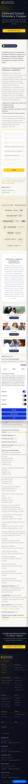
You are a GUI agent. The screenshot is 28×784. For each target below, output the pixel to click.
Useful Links (3, 714)
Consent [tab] (5, 368)
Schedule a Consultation (14, 646)
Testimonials (17, 702)
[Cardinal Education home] (7, 2)
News (2, 721)
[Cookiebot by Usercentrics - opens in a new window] (20, 365)
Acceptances (18, 697)
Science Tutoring (18, 685)
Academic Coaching (5, 701)
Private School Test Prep (6, 680)
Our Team (3, 672)
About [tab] (22, 368)
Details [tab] (14, 368)
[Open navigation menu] (25, 2)
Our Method (4, 669)
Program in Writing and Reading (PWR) (6, 698)
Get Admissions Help (14, 30)
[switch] (24, 396)
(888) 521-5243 (4, 742)
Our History (17, 716)
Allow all (14, 410)
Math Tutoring (18, 687)
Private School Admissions (20, 669)
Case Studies (17, 705)
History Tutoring (18, 682)
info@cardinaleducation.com (14, 742)
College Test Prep (5, 682)
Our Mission (3, 667)
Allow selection (14, 414)
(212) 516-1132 (4, 777)
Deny (14, 418)
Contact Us (4, 726)
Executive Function (5, 703)
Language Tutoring (19, 689)
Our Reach (17, 700)
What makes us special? (20, 714)
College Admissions (19, 667)
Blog (16, 721)
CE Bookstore (4, 716)
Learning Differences (6, 706)
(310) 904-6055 (4, 760)
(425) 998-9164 (4, 768)
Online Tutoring (18, 680)
